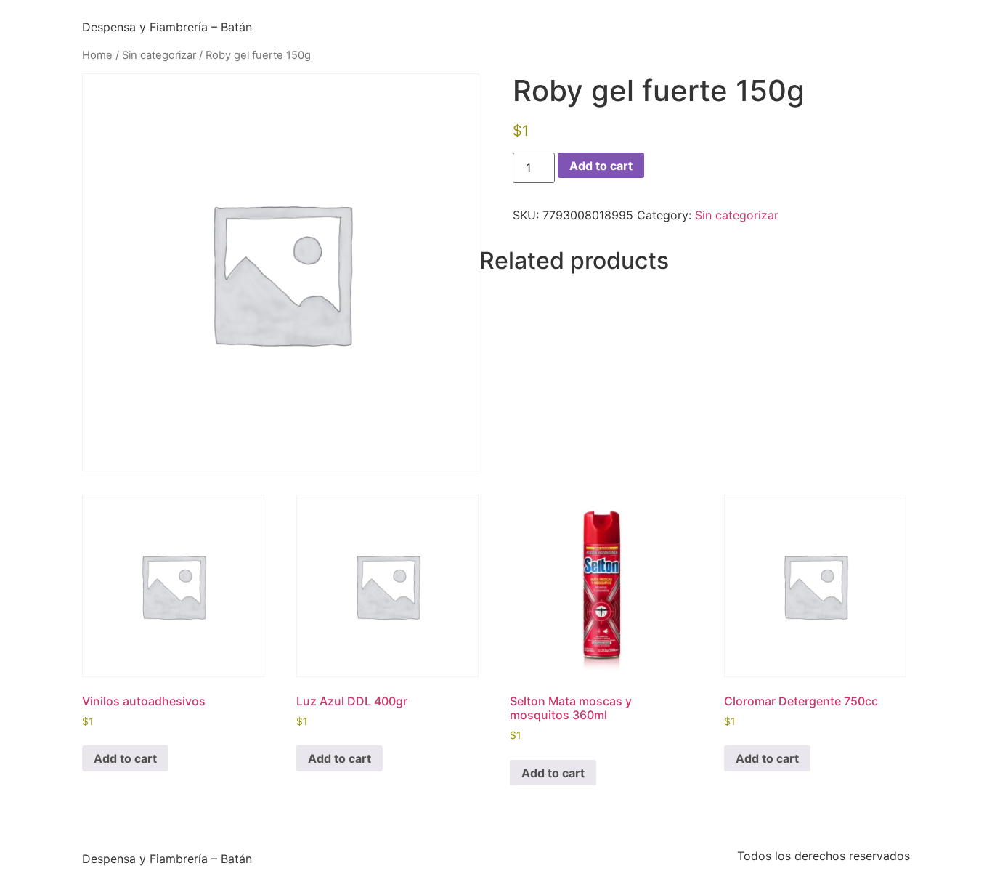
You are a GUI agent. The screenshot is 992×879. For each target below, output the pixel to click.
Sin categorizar (159, 55)
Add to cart (601, 165)
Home (97, 55)
